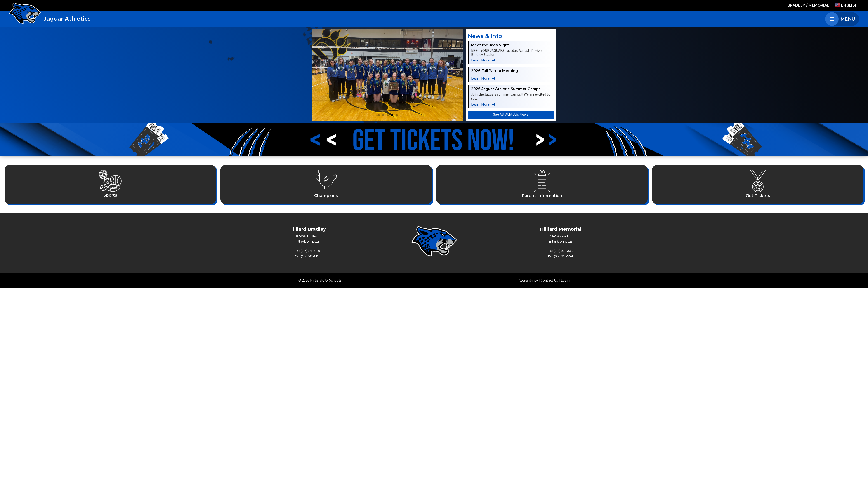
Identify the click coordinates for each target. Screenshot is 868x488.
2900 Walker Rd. (560, 236)
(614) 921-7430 (310, 251)
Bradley (796, 5)
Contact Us (549, 280)
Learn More (480, 60)
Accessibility (528, 280)
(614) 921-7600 (563, 251)
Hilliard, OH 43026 (307, 241)
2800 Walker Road (307, 236)
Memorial (819, 5)
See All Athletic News (511, 114)
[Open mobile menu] (832, 19)
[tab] (378, 115)
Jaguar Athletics (67, 18)
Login (565, 280)
